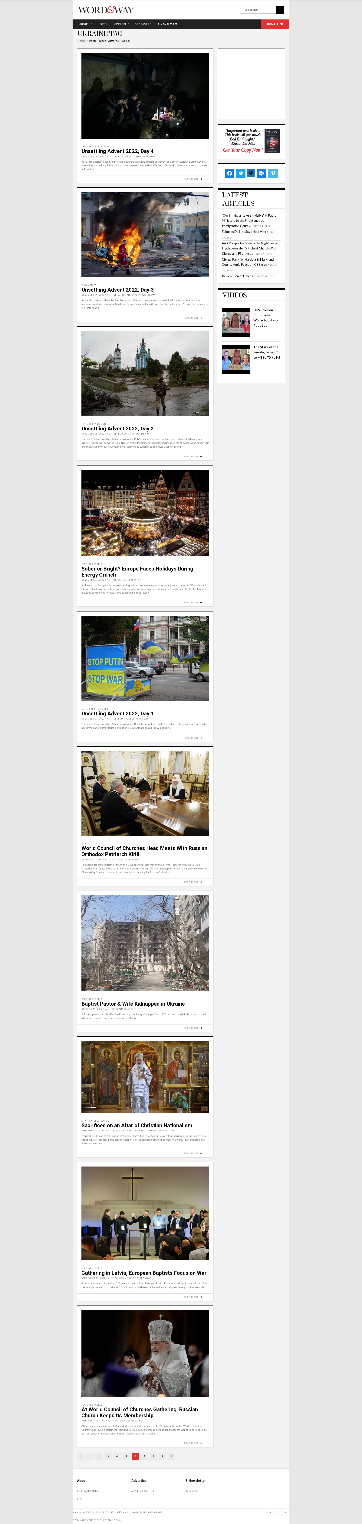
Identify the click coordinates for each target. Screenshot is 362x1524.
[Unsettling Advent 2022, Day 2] (145, 373)
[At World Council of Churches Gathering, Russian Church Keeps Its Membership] (145, 1353)
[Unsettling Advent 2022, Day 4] (145, 96)
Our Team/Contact (89, 1491)
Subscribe (192, 1491)
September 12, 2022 (93, 1421)
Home (81, 40)
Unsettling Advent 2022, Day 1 (117, 713)
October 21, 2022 (91, 859)
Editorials (88, 709)
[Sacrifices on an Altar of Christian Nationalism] (145, 1077)
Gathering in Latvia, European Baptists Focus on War (143, 1273)
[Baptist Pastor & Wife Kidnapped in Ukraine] (145, 943)
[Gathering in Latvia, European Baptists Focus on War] (145, 1213)
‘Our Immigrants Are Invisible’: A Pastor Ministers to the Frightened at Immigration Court (250, 220)
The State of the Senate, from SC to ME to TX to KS (266, 352)
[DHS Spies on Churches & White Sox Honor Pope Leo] (236, 335)
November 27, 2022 (92, 580)
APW (84, 1121)
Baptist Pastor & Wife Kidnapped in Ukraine (133, 1004)
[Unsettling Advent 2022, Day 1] (145, 658)
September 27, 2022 (93, 1130)
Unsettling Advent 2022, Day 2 (117, 428)
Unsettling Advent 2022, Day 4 (117, 151)
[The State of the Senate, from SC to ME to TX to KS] (236, 372)
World (98, 564)
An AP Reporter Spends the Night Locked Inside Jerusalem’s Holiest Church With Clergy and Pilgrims (251, 248)
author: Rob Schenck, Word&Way (128, 434)
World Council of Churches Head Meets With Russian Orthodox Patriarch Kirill (144, 851)
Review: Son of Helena (237, 276)
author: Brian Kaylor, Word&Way (128, 719)
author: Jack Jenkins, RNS (122, 859)
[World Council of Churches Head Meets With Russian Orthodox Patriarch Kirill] (145, 793)
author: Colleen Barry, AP (124, 580)
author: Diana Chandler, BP (123, 1009)
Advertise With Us (142, 1491)
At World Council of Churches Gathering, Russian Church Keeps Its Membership (139, 1412)
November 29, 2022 (92, 295)
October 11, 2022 (91, 1009)
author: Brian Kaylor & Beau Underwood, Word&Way (142, 1130)
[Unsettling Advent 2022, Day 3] (145, 234)
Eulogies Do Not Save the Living (244, 232)
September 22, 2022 (93, 1278)
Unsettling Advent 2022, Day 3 (117, 290)
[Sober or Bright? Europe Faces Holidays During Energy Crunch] (145, 513)
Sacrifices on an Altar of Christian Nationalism (136, 1125)
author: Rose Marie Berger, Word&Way (132, 156)
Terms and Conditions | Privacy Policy (97, 1520)
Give (79, 1499)
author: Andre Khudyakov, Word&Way (131, 295)
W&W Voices (101, 146)
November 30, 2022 (92, 156)
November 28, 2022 (92, 434)
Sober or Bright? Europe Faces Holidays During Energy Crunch (137, 572)
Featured (87, 146)
